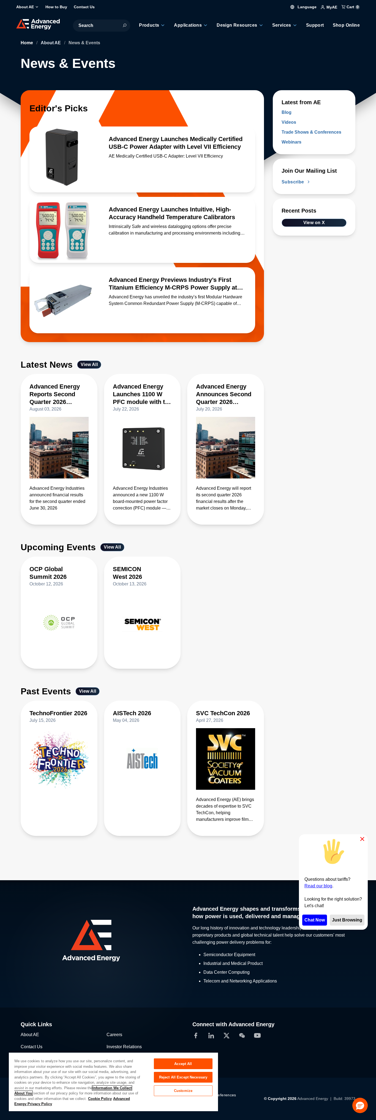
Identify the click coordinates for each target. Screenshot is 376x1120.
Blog (286, 112)
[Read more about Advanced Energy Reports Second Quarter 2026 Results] (59, 447)
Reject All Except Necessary (183, 1077)
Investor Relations (124, 1046)
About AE (51, 42)
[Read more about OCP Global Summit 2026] (59, 622)
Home (27, 42)
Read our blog (318, 886)
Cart (352, 7)
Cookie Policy (100, 1099)
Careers (114, 1034)
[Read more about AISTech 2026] (142, 759)
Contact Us (31, 1046)
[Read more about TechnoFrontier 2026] (59, 759)
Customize (183, 1091)
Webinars (291, 142)
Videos (289, 122)
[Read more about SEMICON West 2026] (142, 622)
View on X (314, 222)
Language (306, 7)
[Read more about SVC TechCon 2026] (225, 759)
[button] (360, 1105)
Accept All (183, 1064)
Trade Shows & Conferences (311, 132)
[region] (113, 1081)
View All (89, 364)
